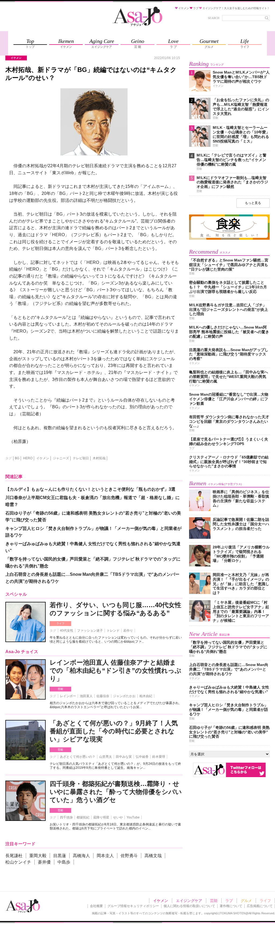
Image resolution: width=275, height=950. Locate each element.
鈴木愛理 (158, 757)
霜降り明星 (101, 817)
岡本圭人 (105, 855)
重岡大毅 (37, 855)
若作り (128, 630)
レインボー (68, 696)
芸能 (60, 688)
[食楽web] (229, 238)
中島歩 (63, 862)
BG (17, 458)
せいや (118, 817)
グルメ (246, 900)
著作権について (231, 906)
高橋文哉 (153, 855)
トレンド (113, 630)
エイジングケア (189, 900)
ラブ (229, 900)
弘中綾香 (142, 757)
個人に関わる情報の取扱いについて (189, 906)
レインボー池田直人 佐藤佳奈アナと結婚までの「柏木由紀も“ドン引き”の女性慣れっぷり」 (115, 670)
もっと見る (253, 203)
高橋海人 (81, 855)
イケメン (42, 458)
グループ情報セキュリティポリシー (133, 906)
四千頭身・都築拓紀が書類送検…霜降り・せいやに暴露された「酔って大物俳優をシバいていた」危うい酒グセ (116, 791)
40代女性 (66, 630)
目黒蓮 (59, 855)
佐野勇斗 (129, 855)
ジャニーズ (61, 458)
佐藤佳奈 (102, 696)
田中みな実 (124, 757)
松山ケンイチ (18, 862)
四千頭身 (66, 817)
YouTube (133, 817)
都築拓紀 (83, 817)
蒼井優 (44, 862)
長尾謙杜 (14, 855)
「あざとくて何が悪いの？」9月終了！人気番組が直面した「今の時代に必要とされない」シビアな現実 (114, 731)
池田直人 (86, 696)
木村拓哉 (99, 458)
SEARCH (213, 18)
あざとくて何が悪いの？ (77, 757)
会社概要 (96, 906)
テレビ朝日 (81, 458)
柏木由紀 (145, 696)
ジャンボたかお (124, 696)
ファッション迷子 (90, 630)
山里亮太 (105, 757)
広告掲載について (260, 906)
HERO (27, 458)
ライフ (60, 623)
